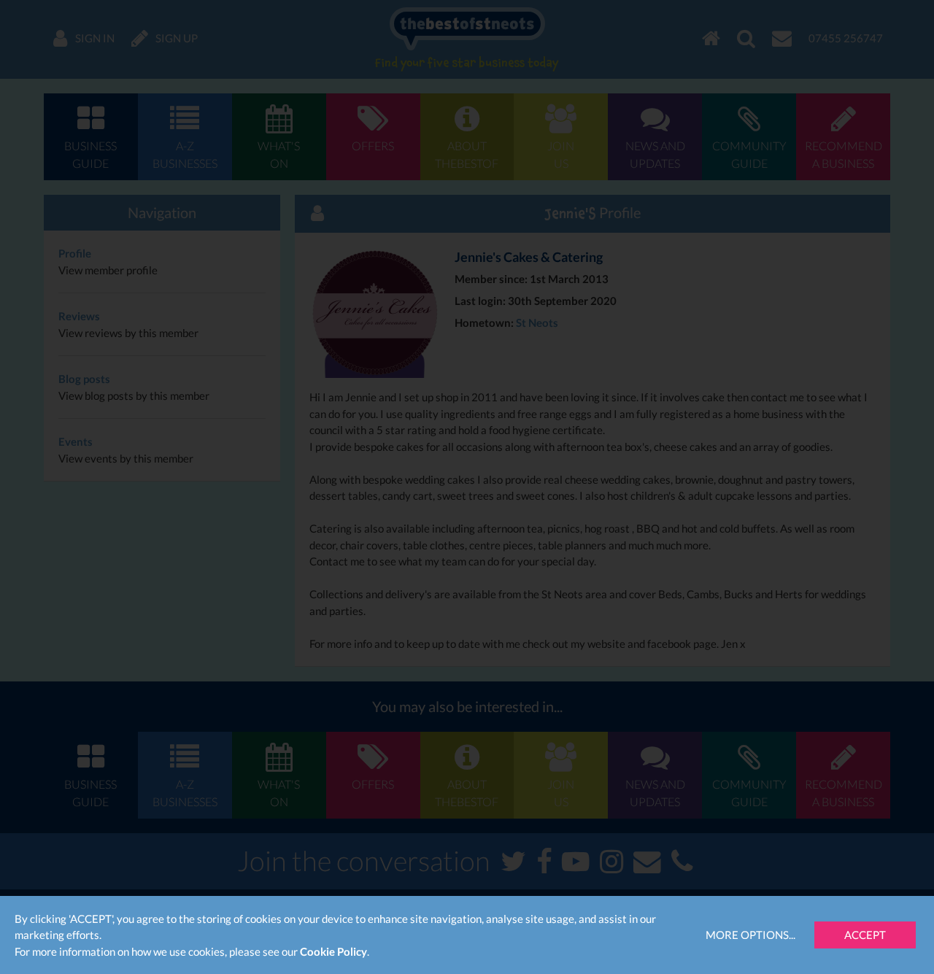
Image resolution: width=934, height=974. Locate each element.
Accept (865, 934)
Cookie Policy (333, 951)
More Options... (750, 934)
